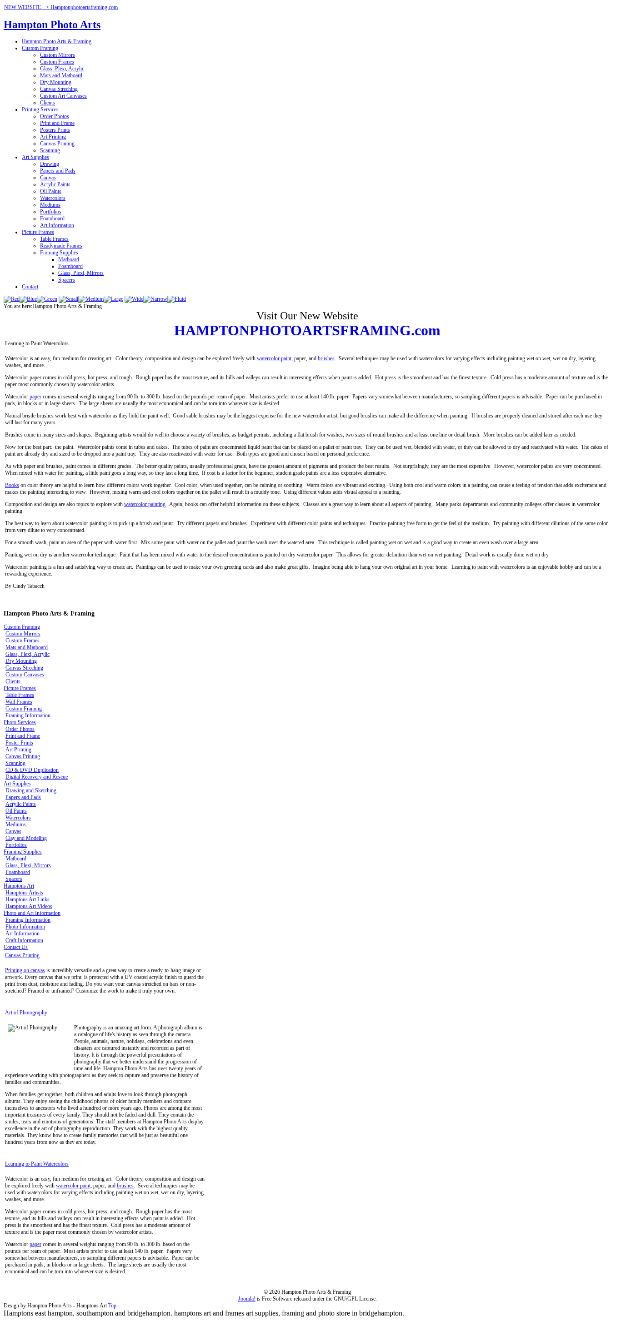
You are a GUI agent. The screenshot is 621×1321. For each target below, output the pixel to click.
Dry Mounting (55, 82)
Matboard (68, 259)
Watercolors (52, 198)
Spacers (66, 280)
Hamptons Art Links (27, 899)
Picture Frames (38, 232)
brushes (326, 358)
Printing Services (40, 109)
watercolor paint (274, 358)
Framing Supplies (59, 252)
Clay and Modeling (26, 838)
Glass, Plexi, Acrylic (62, 68)
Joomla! (246, 1299)
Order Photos (54, 116)
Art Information (57, 225)
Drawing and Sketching (30, 790)
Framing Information (27, 715)
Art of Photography (26, 1012)
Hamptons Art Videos (28, 906)
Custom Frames (57, 62)
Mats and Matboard (61, 75)
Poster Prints (19, 743)
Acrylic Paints (55, 184)
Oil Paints (50, 191)
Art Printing (53, 137)
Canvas (48, 177)
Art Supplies (35, 157)
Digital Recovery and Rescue (36, 777)
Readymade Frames (61, 246)
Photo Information (25, 927)
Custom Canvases (24, 674)
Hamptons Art (19, 886)
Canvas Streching (59, 89)
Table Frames (54, 239)
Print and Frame (57, 123)
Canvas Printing (57, 143)
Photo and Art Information (32, 913)
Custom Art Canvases (63, 96)
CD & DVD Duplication (32, 770)
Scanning (50, 150)
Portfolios (50, 212)
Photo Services (20, 722)
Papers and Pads (57, 171)
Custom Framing (40, 48)
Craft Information (24, 940)
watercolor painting (144, 504)
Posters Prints (55, 130)
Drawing (49, 164)
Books (12, 485)
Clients (47, 102)
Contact (30, 286)
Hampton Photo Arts (52, 24)
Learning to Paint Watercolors (37, 1164)
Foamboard (52, 218)
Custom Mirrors (57, 55)
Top (112, 1305)
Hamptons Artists (24, 892)
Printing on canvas (25, 970)
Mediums (50, 205)
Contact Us (16, 947)
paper (35, 396)
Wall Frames (18, 702)
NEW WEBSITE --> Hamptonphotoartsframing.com (61, 7)
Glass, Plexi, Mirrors (81, 273)
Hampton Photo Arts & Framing (56, 41)
